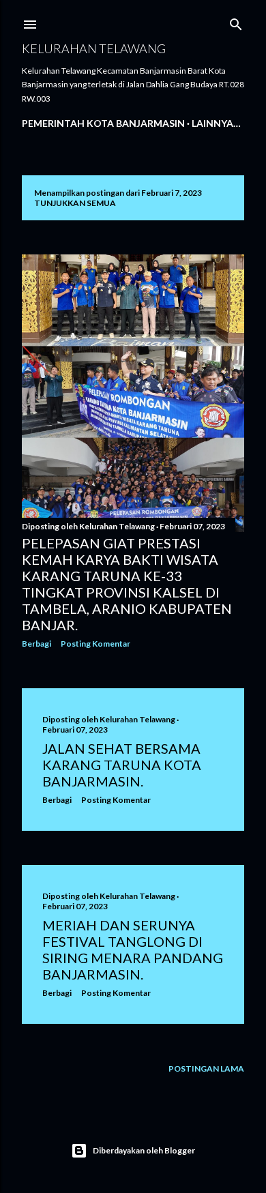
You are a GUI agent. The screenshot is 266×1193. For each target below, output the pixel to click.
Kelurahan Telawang (94, 48)
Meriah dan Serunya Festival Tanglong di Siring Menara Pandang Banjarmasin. (132, 949)
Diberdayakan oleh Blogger (144, 1150)
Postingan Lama (206, 1068)
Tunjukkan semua (75, 203)
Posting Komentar (95, 643)
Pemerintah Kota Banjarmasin (103, 123)
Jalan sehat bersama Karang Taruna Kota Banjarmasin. (121, 764)
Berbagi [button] (36, 643)
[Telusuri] (236, 21)
